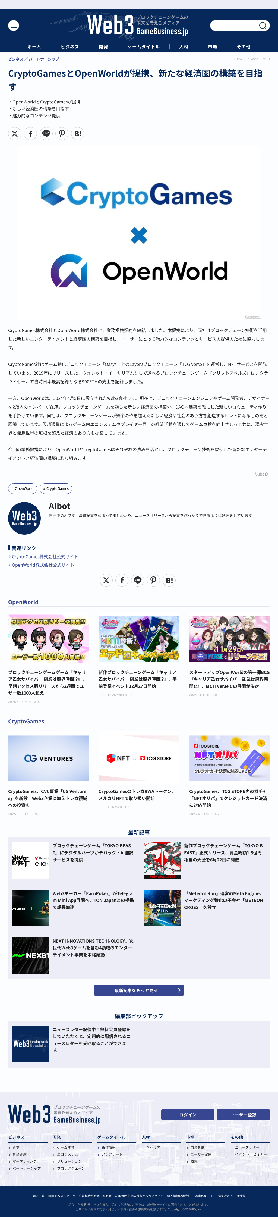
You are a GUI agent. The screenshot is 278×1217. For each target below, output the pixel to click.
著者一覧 (39, 1196)
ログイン (188, 1114)
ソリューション (69, 1161)
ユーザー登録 (243, 1114)
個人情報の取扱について (147, 1196)
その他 (244, 46)
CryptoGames (57, 488)
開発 (103, 46)
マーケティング (24, 1161)
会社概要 (200, 1196)
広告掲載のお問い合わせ (95, 1196)
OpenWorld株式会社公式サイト (43, 565)
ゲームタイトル (144, 46)
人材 (183, 46)
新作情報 (109, 1147)
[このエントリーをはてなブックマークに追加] (77, 133)
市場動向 (198, 1147)
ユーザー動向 (201, 1154)
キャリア (153, 1147)
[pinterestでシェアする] (61, 133)
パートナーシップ (26, 1168)
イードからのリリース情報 (227, 1196)
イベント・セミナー (251, 1154)
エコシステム (67, 1154)
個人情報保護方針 (179, 1196)
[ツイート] (14, 133)
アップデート (112, 1154)
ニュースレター (247, 1147)
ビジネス (70, 46)
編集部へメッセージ (61, 1196)
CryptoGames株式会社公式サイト (45, 556)
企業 (16, 1147)
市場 (212, 46)
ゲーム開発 (66, 1147)
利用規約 (121, 1196)
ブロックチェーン (71, 1168)
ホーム (34, 46)
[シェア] (30, 133)
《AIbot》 (261, 474)
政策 (194, 1161)
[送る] (46, 133)
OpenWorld (24, 488)
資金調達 (19, 1154)
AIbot (59, 506)
